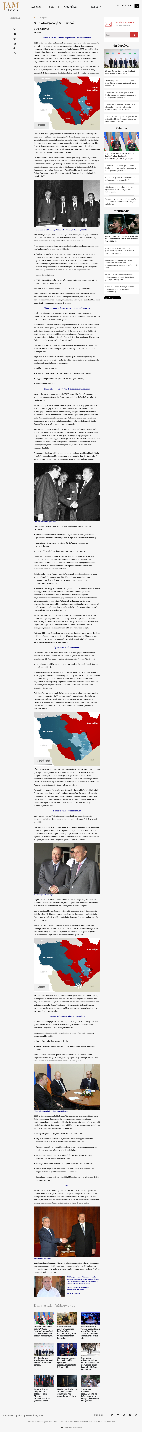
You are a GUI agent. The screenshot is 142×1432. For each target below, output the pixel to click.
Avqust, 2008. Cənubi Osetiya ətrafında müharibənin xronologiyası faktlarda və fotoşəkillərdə (121, 238)
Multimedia (121, 211)
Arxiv (36, 18)
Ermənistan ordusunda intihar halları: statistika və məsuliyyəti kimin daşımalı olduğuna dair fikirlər (90, 1364)
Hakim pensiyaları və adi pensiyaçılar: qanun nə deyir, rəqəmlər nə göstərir (67, 1392)
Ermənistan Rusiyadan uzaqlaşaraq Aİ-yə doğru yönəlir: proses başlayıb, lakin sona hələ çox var (90, 1395)
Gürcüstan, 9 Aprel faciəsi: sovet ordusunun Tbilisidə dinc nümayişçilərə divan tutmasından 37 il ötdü (121, 264)
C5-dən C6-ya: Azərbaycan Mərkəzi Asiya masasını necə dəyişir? (43, 1361)
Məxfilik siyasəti (34, 1416)
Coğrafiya (70, 6)
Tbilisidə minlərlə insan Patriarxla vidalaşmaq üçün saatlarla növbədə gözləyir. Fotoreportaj (119, 277)
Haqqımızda (9, 1416)
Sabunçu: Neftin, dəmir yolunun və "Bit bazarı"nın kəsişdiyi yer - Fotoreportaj (119, 289)
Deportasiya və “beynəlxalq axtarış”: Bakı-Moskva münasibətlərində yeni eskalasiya (42, 1395)
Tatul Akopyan (41, 29)
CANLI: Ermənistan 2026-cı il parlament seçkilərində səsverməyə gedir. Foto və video (120, 250)
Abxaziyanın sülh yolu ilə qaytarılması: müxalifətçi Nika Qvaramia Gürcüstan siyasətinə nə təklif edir (90, 1332)
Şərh (51, 6)
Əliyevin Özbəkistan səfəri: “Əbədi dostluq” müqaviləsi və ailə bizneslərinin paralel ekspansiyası (43, 1331)
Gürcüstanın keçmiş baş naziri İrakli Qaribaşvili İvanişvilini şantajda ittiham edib (66, 1362)
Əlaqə (20, 1416)
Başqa (94, 6)
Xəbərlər (36, 6)
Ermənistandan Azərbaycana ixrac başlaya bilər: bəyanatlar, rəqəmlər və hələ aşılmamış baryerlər (67, 1332)
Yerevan (38, 32)
